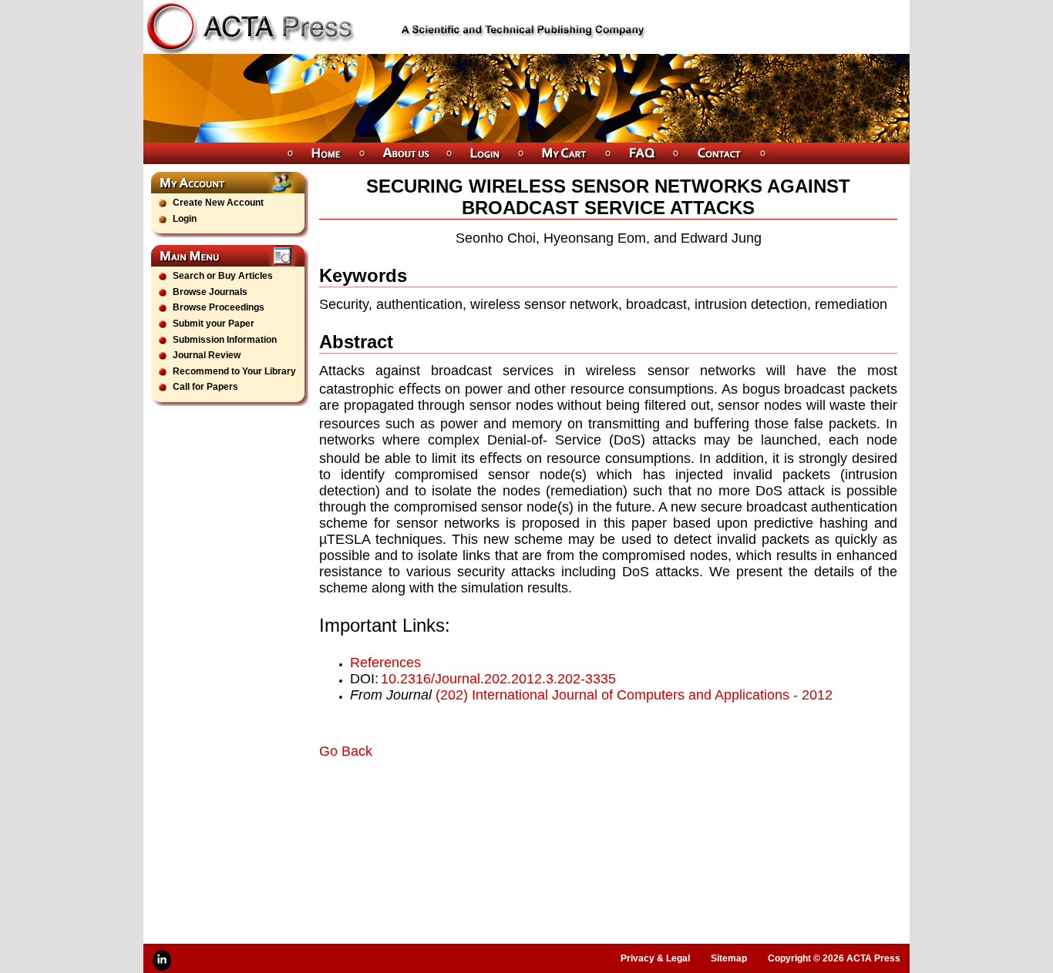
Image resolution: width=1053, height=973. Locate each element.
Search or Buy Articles (223, 275)
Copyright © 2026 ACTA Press (834, 958)
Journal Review (207, 355)
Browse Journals (210, 292)
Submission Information (225, 339)
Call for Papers (205, 386)
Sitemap (729, 958)
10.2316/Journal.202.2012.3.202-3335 (498, 678)
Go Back (345, 751)
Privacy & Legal (655, 958)
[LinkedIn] (162, 960)
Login (185, 218)
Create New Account (218, 202)
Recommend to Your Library (234, 371)
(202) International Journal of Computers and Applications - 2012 (634, 695)
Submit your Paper (213, 323)
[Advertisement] (499, 803)
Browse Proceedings (218, 307)
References (385, 662)
